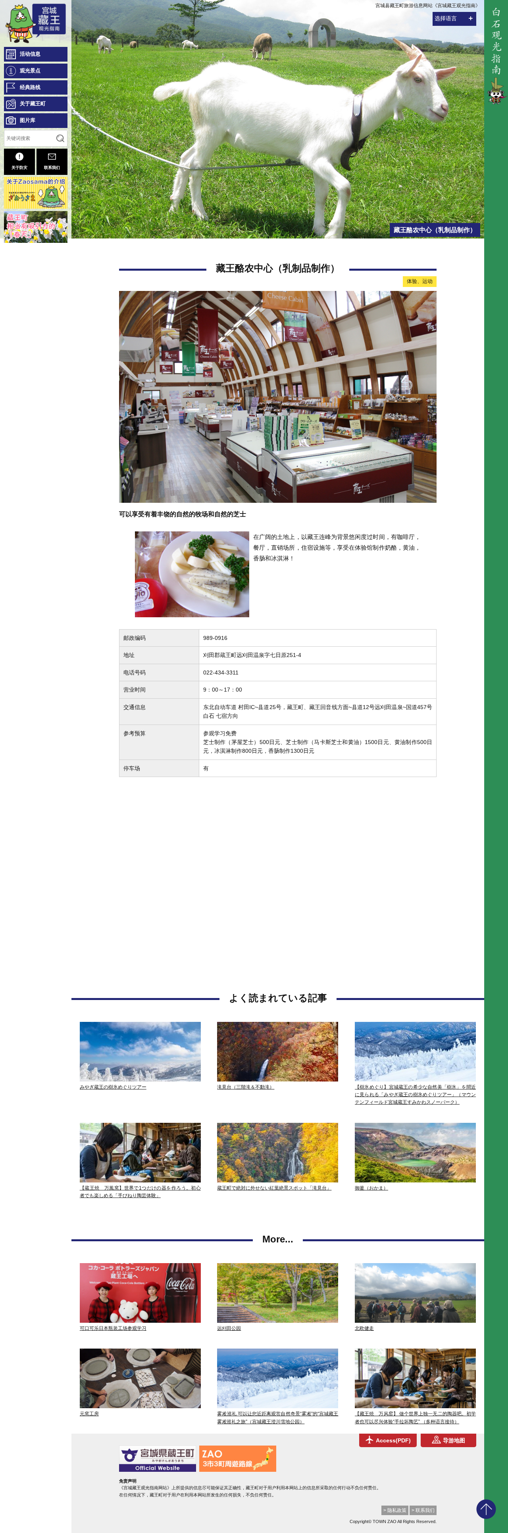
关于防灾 (19, 167)
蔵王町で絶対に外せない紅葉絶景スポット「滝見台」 (274, 1188)
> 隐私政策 (394, 1510)
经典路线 (30, 87)
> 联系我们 (423, 1510)
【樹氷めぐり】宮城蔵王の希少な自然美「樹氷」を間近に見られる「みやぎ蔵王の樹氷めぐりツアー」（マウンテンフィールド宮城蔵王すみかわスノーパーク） (415, 1094)
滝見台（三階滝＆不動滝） (245, 1087)
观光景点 (30, 71)
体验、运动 (420, 281)
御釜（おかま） (371, 1188)
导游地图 (454, 1440)
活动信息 (30, 54)
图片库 (27, 120)
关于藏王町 (33, 104)
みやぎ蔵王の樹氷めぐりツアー (113, 1087)
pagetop (486, 1509)
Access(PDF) (393, 1440)
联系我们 (52, 167)
